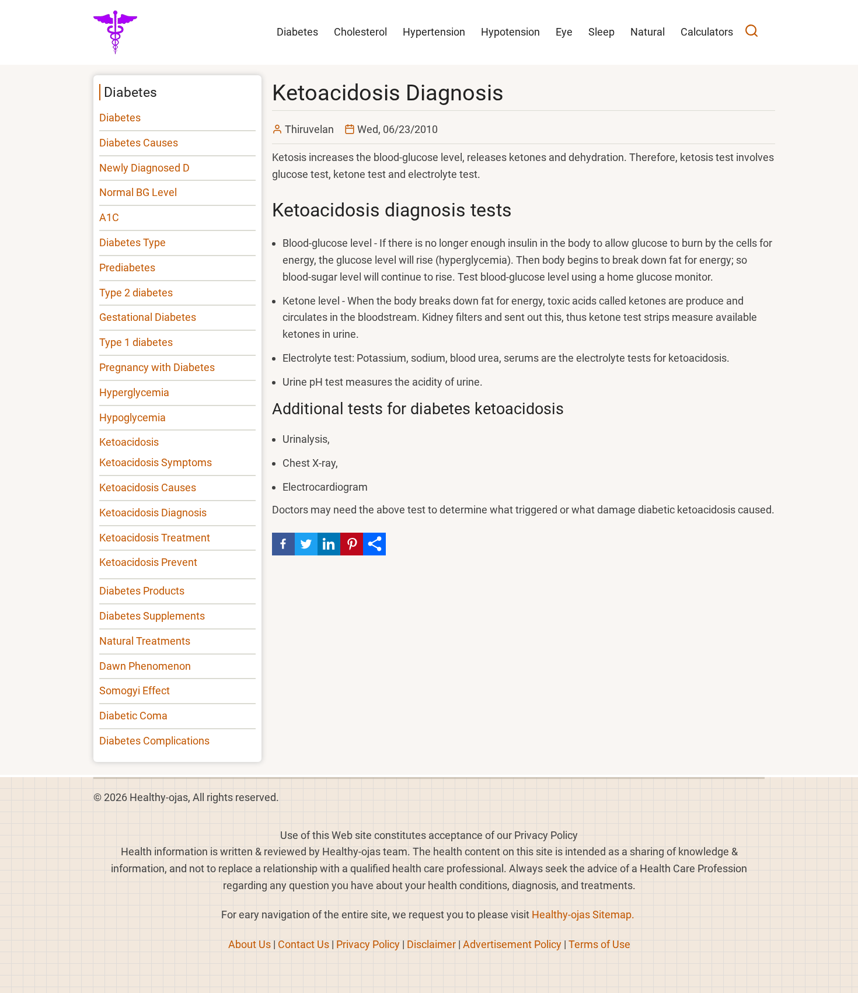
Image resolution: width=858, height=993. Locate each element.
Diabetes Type (132, 242)
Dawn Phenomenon (145, 666)
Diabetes (120, 117)
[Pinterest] (351, 544)
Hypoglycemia (132, 417)
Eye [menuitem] (564, 32)
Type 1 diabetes (136, 342)
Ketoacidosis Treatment (154, 538)
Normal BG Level (138, 192)
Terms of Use (599, 944)
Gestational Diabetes (147, 317)
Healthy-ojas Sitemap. (583, 914)
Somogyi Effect (134, 690)
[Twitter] (306, 544)
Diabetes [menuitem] (297, 32)
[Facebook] (283, 544)
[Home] (115, 31)
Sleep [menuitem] (601, 32)
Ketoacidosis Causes (147, 487)
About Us (249, 944)
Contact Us (303, 944)
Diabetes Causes (138, 143)
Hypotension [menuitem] (510, 32)
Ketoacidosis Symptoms (155, 462)
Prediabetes (127, 267)
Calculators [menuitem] (707, 32)
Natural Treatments (144, 641)
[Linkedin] (329, 544)
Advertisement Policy (512, 944)
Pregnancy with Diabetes (157, 367)
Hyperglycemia (134, 392)
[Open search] (751, 32)
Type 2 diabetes (136, 292)
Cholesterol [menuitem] (360, 32)
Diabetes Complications (154, 741)
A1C (109, 217)
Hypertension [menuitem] (434, 32)
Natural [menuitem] (647, 32)
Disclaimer (431, 944)
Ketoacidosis (129, 442)
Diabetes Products (141, 591)
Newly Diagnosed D (144, 168)
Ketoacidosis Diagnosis (153, 512)
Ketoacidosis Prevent (148, 562)
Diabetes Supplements (152, 616)
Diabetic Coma (133, 715)
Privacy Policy (368, 944)
